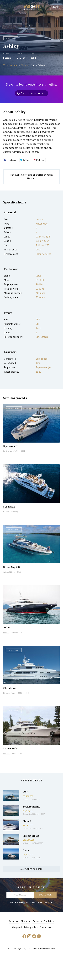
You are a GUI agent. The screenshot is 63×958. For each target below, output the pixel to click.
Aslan (6, 627)
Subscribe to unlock (33, 93)
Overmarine (27, 814)
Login (56, 7)
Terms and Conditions (43, 921)
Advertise (14, 921)
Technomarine (31, 806)
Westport (6, 753)
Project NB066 (31, 835)
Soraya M (9, 506)
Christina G (10, 688)
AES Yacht (26, 843)
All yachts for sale (31, 869)
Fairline (6, 511)
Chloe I (27, 821)
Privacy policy (31, 927)
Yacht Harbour (32, 8)
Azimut (6, 572)
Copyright (17, 927)
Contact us (45, 927)
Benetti (6, 632)
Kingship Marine (9, 693)
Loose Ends (10, 748)
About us (25, 921)
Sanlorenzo (7, 451)
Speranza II (10, 446)
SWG (25, 792)
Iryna (26, 850)
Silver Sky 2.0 (11, 567)
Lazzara (7, 57)
